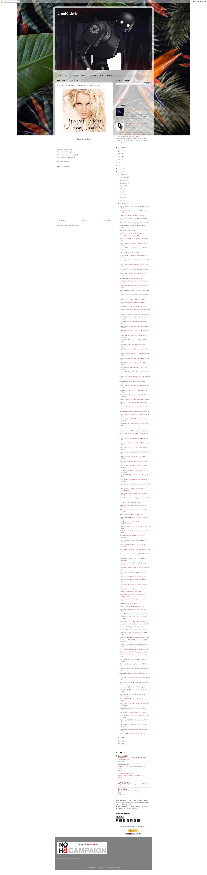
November (123, 177)
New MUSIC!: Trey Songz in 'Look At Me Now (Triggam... (134, 704)
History (66, 75)
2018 (120, 151)
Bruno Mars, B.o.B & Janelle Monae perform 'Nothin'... (133, 541)
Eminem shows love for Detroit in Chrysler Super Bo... (134, 669)
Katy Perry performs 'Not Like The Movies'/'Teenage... (130, 522)
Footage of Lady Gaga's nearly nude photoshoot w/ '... (135, 310)
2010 (120, 741)
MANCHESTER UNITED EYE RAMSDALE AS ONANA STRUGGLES (132, 759)
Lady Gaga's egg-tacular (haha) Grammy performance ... (132, 489)
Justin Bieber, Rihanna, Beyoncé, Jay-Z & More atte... (134, 340)
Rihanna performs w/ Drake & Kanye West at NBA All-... (135, 354)
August (122, 186)
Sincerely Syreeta (123, 782)
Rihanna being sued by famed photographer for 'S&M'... (134, 494)
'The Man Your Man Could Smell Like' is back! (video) (133, 617)
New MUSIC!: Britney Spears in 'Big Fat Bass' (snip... (133, 219)
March (122, 201)
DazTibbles (76, 858)
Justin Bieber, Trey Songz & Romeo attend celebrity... (132, 382)
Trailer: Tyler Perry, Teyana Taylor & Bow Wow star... (134, 239)
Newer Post (61, 220)
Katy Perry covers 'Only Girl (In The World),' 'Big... (133, 345)
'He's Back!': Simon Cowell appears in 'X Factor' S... (134, 665)
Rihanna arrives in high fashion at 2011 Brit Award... (133, 457)
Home (59, 75)
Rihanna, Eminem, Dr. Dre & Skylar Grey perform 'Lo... (135, 527)
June (121, 192)
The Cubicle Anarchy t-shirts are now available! (134, 630)
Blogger (117, 867)
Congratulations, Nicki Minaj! (129, 603)
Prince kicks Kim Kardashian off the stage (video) (134, 637)
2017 (120, 154)
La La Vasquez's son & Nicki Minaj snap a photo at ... (135, 350)
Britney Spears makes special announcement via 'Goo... (134, 256)
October (122, 180)
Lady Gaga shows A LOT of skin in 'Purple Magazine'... (132, 695)
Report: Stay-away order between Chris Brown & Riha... (134, 286)
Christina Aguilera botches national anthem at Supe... (133, 645)
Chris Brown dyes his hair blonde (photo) (132, 233)
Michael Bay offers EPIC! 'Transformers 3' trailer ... (135, 652)
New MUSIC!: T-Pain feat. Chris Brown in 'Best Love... (134, 655)
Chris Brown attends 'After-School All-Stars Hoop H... (135, 377)
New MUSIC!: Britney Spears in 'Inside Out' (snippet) (78, 85)
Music (73, 157)
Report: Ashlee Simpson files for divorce (132, 606)
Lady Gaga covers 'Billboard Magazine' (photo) (134, 431)
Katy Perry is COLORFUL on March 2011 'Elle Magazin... (134, 641)
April (122, 198)
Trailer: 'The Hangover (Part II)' (129, 236)
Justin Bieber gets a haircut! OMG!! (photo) (133, 307)
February (123, 204)
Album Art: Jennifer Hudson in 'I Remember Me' (134, 624)
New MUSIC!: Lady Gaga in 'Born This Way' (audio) (133, 573)
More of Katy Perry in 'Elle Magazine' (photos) (133, 621)
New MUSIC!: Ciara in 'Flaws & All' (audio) (133, 712)
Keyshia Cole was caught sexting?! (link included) (135, 314)
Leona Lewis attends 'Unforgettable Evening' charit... (133, 564)
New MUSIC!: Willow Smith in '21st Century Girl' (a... (133, 211)
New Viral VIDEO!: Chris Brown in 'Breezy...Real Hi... (135, 475)
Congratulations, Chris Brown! (129, 589)
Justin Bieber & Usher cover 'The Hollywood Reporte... (133, 559)
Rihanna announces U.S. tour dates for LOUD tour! (133, 600)
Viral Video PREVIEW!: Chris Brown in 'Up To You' (134, 721)
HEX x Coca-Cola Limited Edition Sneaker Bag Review (131, 767)
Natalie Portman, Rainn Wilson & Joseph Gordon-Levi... (135, 363)
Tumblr (84, 75)
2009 (120, 744)
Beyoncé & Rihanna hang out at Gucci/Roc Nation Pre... (134, 568)
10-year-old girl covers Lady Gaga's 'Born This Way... (133, 391)
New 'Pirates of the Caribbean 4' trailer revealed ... (134, 649)
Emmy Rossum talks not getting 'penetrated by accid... (133, 303)
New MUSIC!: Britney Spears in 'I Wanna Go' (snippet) (133, 318)
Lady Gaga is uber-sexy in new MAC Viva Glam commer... (134, 282)
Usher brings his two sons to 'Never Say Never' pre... (133, 585)
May (121, 195)
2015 (120, 160)
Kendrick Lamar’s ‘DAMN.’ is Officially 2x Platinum (130, 776)
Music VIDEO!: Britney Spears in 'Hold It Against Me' (135, 415)
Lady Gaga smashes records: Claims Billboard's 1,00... (134, 443)
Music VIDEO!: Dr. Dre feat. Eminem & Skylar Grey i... (134, 244)
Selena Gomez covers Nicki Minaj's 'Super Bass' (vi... (134, 683)
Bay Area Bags (122, 789)
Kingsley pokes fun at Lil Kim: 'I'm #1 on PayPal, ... (134, 260)
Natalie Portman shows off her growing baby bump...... (133, 709)
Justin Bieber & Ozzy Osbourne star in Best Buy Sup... (134, 674)
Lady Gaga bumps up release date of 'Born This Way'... (133, 660)
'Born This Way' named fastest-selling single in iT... (135, 411)
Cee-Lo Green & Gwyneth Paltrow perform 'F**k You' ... (134, 532)
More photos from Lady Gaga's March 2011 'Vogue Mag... (133, 595)
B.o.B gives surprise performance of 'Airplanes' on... (133, 633)
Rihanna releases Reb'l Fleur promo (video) (132, 577)
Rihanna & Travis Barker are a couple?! (131, 591)
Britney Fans (68, 149)
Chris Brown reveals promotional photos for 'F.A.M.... (133, 403)
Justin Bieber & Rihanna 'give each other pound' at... (134, 331)
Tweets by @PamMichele (123, 100)
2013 (120, 166)
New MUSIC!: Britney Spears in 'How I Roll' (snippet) (133, 274)
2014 (120, 163)
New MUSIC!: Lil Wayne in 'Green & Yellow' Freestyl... (133, 725)
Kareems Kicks (123, 756)
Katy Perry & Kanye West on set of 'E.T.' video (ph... (133, 462)
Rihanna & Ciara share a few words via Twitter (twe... (133, 248)
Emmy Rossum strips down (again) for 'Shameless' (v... (135, 498)
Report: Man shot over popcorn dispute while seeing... (133, 336)
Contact (110, 75)
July (121, 189)
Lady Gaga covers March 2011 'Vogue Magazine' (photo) (134, 716)
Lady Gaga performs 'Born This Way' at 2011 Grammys (133, 545)
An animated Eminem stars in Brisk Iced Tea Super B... (135, 678)
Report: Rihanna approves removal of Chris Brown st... (133, 580)
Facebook (93, 75)
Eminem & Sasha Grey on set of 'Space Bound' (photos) (133, 368)
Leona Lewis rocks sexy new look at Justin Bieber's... (132, 610)
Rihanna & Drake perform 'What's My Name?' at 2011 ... (134, 518)
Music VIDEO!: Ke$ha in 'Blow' (129, 252)
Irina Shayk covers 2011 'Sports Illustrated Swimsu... (132, 471)
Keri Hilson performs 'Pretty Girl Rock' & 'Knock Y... (134, 359)
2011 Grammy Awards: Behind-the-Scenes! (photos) (133, 510)
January (122, 737)
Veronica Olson (102, 867)
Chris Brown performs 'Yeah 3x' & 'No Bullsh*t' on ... (135, 554)
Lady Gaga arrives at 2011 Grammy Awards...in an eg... (135, 550)
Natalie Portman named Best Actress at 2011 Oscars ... (133, 226)
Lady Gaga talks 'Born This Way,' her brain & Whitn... (133, 466)
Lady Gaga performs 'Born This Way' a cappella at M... (134, 291)
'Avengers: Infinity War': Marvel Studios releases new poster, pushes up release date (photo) (137, 110)
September (123, 183)
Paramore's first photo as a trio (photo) (131, 428)
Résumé (75, 75)
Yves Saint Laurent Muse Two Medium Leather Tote (131, 792)
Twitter (102, 75)
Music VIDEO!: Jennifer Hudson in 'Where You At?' (134, 265)
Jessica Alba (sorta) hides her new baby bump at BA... (134, 439)
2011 (120, 172)
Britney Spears (69, 152)
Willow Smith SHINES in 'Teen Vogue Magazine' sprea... (134, 690)
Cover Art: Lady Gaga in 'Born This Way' (132, 627)
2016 (120, 157)
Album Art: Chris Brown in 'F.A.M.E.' (131, 502)
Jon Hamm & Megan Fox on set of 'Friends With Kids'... (134, 424)
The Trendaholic (123, 765)
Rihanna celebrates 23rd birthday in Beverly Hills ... (134, 295)
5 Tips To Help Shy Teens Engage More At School (132, 784)
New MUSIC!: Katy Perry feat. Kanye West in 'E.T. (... (133, 448)
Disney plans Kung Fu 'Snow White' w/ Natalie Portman (133, 730)
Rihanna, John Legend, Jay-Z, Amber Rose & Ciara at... (135, 373)
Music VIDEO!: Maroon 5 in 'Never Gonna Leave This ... (134, 700)
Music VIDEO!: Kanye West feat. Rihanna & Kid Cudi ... (134, 207)
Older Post (107, 220)
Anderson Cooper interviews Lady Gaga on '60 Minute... (133, 506)
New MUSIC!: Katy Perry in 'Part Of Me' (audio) (137, 124)
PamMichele (68, 13)
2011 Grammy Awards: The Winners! (131, 514)
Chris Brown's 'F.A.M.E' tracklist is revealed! (133, 299)
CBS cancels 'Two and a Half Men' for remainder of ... (134, 270)
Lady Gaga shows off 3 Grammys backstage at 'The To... (135, 485)
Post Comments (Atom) (72, 225)
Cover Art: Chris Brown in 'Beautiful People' (133, 734)
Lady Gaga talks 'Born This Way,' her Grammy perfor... (133, 480)
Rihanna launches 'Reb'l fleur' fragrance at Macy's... (135, 399)
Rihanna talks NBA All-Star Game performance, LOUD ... (134, 327)
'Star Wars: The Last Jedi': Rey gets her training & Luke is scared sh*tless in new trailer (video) (133, 135)
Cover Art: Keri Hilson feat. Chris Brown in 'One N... (134, 407)
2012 (120, 169)
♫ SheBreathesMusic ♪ (125, 773)
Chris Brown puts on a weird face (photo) (132, 215)
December (123, 174)
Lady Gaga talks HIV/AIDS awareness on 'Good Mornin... (134, 419)
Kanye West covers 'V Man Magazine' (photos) (133, 614)
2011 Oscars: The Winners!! (128, 230)
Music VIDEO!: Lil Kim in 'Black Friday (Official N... (134, 434)
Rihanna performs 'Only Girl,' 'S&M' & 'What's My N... (135, 453)
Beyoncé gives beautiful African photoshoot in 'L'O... (133, 322)
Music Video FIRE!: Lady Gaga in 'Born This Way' (135, 223)
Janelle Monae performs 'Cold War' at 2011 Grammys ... (132, 536)
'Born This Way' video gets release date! (131, 278)
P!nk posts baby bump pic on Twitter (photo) (133, 687)
